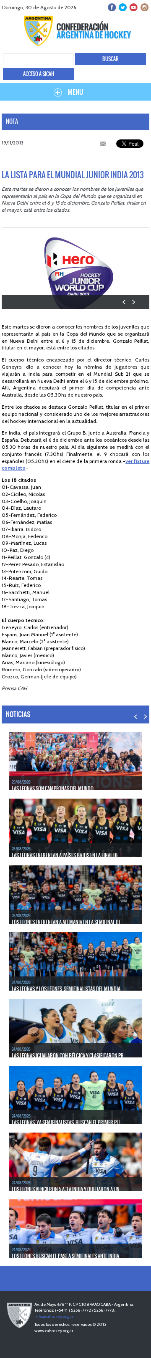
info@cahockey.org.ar (53, 1316)
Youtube (133, 7)
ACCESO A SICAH (38, 74)
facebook (112, 7)
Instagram (143, 7)
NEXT (133, 302)
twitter (122, 7)
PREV (124, 302)
